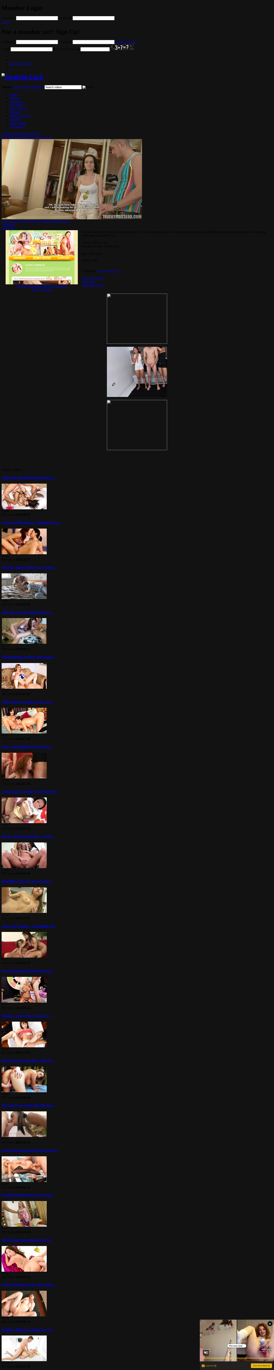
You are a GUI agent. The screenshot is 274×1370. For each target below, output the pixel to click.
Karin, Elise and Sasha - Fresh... (28, 836)
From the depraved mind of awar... (30, 1150)
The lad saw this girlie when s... (27, 612)
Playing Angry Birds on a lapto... (29, 567)
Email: (6, 49)
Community (17, 126)
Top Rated (16, 105)
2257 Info (88, 281)
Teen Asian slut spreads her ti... (27, 1240)
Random (15, 119)
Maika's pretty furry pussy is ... (27, 1016)
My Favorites (18, 123)
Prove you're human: (66, 49)
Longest (15, 112)
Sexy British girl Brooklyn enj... (28, 971)
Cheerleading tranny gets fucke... (29, 657)
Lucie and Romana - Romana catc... (31, 522)
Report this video (93, 285)
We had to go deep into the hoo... (29, 1105)
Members (38, 87)
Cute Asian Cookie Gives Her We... (30, 791)
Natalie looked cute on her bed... (28, 1195)
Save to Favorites (93, 278)
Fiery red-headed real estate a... (27, 746)
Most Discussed (20, 116)
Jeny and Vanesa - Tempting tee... (29, 926)
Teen (116, 271)
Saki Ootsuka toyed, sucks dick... (29, 1285)
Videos (17, 87)
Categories (16, 101)
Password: (65, 18)
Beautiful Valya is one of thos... (27, 881)
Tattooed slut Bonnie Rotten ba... (29, 477)
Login (5, 22)
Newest (14, 98)
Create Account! (125, 42)
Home (13, 94)
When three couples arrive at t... (28, 702)
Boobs (107, 271)
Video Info (8, 224)
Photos (26, 87)
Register (20, 63)
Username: (8, 18)
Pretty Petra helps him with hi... (28, 1060)
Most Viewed (18, 108)
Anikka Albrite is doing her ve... (28, 1329)
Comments (8, 228)
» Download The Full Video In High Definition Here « (36, 221)
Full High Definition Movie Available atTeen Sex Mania (41, 287)
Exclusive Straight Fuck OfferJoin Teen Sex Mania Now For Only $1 (27, 135)
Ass (99, 271)
